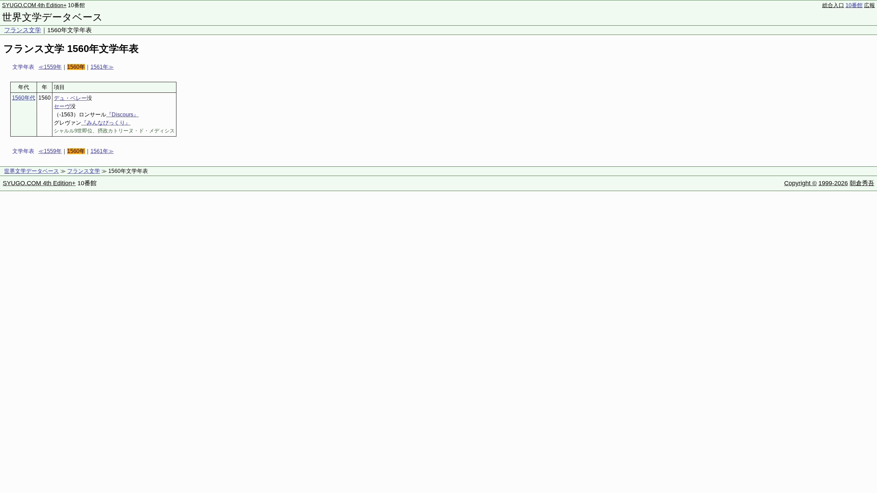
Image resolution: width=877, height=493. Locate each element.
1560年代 (23, 98)
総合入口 (833, 5)
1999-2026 (833, 183)
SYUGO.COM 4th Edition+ (34, 5)
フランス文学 (22, 30)
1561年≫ (102, 67)
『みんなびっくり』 (106, 123)
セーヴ (62, 106)
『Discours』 (122, 114)
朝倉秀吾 (862, 183)
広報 (869, 5)
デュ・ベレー (70, 98)
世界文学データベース (52, 17)
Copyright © (800, 183)
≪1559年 (50, 67)
